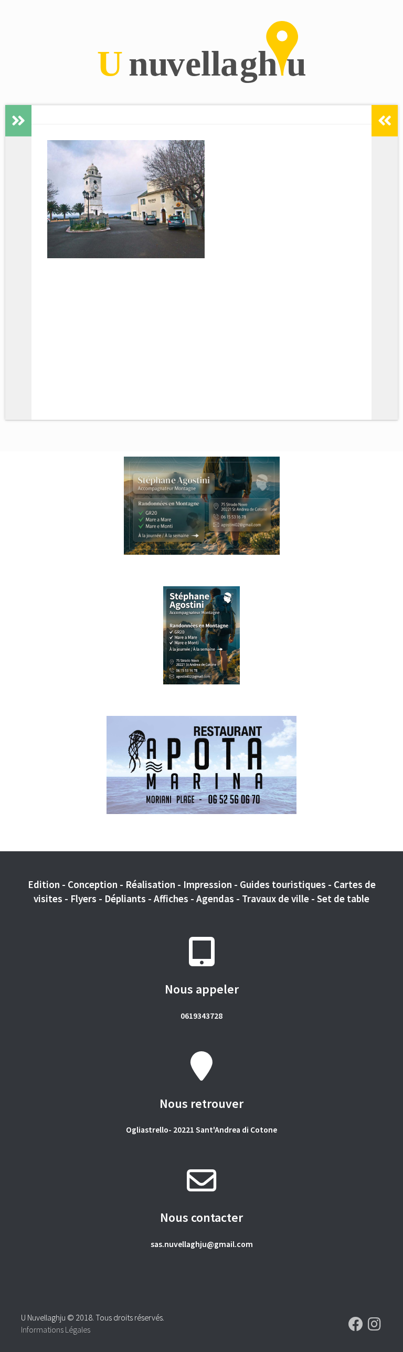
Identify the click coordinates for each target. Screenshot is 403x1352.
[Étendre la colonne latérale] (18, 120)
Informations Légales (55, 1329)
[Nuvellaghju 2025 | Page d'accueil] (201, 52)
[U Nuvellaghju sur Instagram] (374, 1324)
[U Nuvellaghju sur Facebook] (355, 1324)
